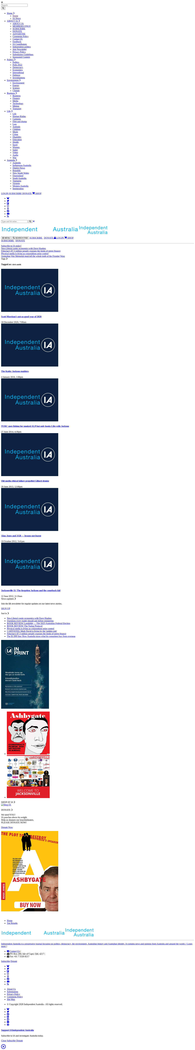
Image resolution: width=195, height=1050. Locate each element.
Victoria (16, 183)
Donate (14, 961)
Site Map (11, 999)
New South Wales (21, 173)
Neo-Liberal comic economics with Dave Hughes (23, 248)
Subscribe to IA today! (11, 246)
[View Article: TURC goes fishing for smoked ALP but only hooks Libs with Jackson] (29, 420)
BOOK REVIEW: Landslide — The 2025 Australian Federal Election (38, 623)
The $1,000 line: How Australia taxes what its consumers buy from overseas (41, 636)
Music (15, 132)
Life (9, 111)
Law (15, 124)
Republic (17, 170)
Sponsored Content (21, 57)
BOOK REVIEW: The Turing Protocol (24, 626)
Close (3, 1040)
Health (16, 142)
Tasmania (17, 181)
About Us (11, 989)
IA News (17, 18)
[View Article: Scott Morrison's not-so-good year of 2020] (29, 311)
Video (15, 152)
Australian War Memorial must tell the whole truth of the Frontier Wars (33, 256)
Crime (15, 134)
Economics (18, 70)
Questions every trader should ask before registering (30, 621)
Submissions (12, 991)
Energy (16, 85)
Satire (15, 150)
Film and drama (20, 121)
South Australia (19, 178)
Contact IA (18, 39)
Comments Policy (21, 36)
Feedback (17, 41)
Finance (16, 98)
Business (11, 93)
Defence (16, 75)
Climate (16, 90)
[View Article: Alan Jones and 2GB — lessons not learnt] (29, 530)
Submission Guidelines (23, 54)
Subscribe (5, 961)
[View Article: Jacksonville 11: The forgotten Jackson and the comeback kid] (29, 585)
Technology (18, 103)
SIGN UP (5, 608)
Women (16, 147)
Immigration (18, 188)
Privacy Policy (19, 52)
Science (16, 88)
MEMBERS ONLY (22, 26)
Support (17, 1030)
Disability (17, 137)
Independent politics (22, 47)
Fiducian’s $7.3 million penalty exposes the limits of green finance (31, 251)
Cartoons (17, 119)
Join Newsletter (20, 49)
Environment (13, 80)
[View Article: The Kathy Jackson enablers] (29, 366)
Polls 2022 (17, 65)
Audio (15, 155)
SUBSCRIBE (19, 28)
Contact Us (14, 951)
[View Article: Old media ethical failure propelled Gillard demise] (29, 475)
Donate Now (7, 827)
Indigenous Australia (22, 165)
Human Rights (19, 116)
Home (10, 13)
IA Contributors (20, 44)
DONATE (17, 31)
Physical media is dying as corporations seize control (24, 253)
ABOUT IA (12, 21)
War (14, 157)
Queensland (18, 175)
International (18, 72)
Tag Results (12, 923)
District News (19, 168)
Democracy (18, 67)
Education (17, 139)
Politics (10, 59)
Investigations (19, 77)
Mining (16, 106)
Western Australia (20, 186)
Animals (16, 126)
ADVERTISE (19, 34)
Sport (15, 145)
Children (16, 129)
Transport (17, 108)
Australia (11, 160)
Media (15, 101)
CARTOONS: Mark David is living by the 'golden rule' (32, 631)
